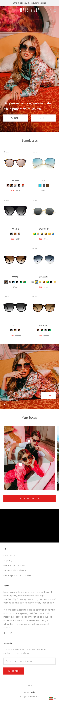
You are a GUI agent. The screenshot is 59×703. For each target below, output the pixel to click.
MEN (43, 118)
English (28, 685)
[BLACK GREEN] (21, 282)
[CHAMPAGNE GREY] (15, 185)
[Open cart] (55, 10)
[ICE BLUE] (40, 282)
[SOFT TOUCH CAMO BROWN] (38, 330)
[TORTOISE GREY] (11, 185)
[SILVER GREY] (33, 282)
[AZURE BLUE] (40, 185)
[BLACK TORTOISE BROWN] (15, 234)
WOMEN (15, 118)
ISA (43, 180)
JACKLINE (15, 229)
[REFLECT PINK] (55, 282)
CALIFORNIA (44, 229)
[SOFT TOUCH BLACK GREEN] (49, 330)
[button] (52, 698)
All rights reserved (29, 696)
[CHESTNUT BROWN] (44, 282)
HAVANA (15, 180)
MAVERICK (43, 277)
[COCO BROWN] (47, 185)
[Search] (50, 10)
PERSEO (15, 277)
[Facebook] (4, 633)
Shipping (7, 560)
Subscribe (14, 671)
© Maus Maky (29, 692)
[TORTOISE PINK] (8, 185)
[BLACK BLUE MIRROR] (13, 282)
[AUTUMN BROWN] (46, 234)
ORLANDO (43, 325)
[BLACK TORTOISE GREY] (10, 282)
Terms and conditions (14, 570)
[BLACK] (19, 185)
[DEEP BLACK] (51, 282)
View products (29, 498)
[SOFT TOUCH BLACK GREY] (46, 330)
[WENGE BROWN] (6, 282)
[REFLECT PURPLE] (38, 234)
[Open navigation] (4, 10)
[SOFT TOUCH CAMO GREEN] (42, 330)
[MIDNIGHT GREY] (44, 185)
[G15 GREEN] (47, 282)
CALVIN (15, 325)
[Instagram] (11, 633)
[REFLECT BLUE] (53, 234)
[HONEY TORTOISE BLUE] (23, 185)
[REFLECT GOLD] (49, 234)
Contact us (9, 555)
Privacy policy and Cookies (17, 575)
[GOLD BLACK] (42, 234)
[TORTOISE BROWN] (19, 330)
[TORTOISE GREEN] (24, 282)
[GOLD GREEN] (34, 234)
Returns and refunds (14, 565)
